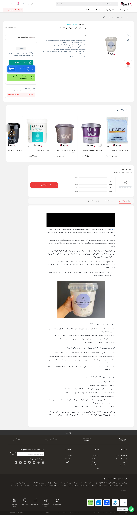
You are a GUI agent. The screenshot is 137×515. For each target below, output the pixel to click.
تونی (105, 229)
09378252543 (13, 94)
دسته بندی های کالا (124, 10)
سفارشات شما (69, 456)
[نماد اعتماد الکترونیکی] (123, 502)
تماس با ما (124, 462)
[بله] (29, 462)
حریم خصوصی (54, 513)
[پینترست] (16, 462)
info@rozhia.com (49, 440)
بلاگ (86, 10)
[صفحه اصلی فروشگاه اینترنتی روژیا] (123, 439)
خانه (130, 17)
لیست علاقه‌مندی (68, 459)
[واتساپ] (34, 462)
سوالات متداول (123, 465)
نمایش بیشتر (124, 491)
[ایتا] (25, 462)
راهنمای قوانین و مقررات (121, 459)
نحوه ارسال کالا (95, 462)
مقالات (96, 10)
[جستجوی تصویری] (61, 4)
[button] (108, 146)
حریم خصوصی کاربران (121, 456)
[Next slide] (8, 128)
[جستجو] (58, 4)
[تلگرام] (38, 462)
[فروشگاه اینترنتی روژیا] (126, 4)
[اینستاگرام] (42, 462)
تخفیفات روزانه (109, 10)
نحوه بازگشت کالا (95, 465)
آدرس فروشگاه (95, 459)
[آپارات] (20, 462)
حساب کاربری (69, 462)
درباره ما (97, 468)
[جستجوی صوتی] (65, 4)
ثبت (13, 454)
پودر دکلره (112, 229)
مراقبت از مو (124, 17)
